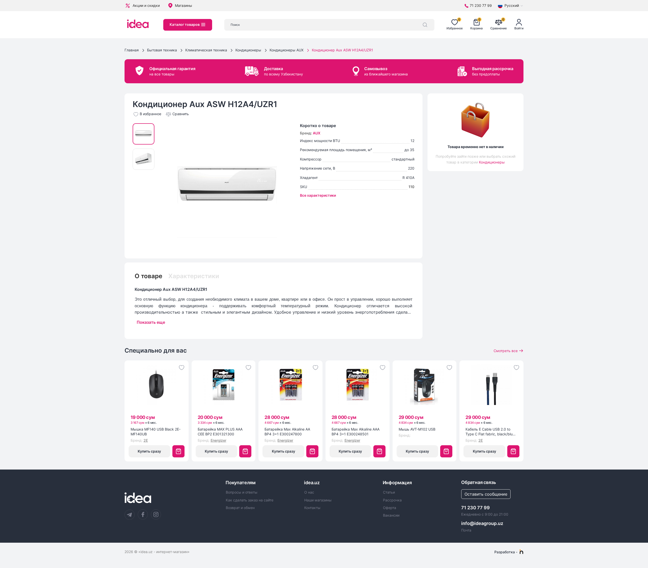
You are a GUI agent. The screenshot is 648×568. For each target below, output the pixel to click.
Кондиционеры (248, 50)
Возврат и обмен (240, 508)
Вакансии (391, 515)
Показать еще (151, 322)
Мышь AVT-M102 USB (417, 429)
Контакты (312, 508)
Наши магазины (318, 500)
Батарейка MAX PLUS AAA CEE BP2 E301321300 (220, 431)
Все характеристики (318, 195)
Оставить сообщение (485, 494)
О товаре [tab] (148, 276)
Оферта (389, 508)
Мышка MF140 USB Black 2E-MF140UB (155, 431)
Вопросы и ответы (241, 492)
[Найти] (425, 25)
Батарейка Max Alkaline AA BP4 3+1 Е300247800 (287, 431)
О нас (309, 492)
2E (146, 440)
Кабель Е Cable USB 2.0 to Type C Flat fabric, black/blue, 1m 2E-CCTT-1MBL (490, 432)
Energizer (218, 440)
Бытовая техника (162, 50)
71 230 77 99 (475, 507)
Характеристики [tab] (193, 276)
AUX (316, 133)
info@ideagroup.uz (482, 523)
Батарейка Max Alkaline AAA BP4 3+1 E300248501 (355, 431)
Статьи (389, 492)
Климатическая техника (206, 50)
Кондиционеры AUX (286, 50)
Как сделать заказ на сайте (249, 500)
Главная (132, 50)
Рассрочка (392, 500)
